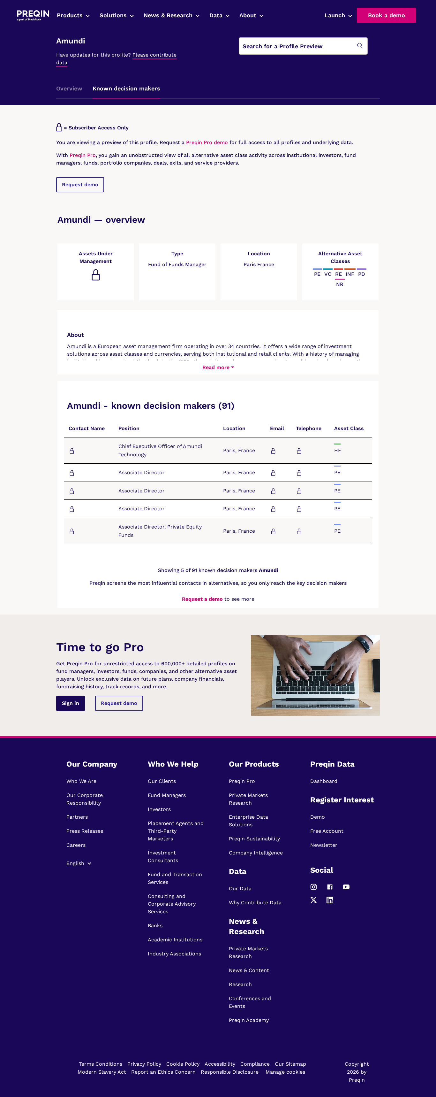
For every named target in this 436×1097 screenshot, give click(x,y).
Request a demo (202, 599)
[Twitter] (313, 903)
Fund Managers (167, 795)
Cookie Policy (182, 1064)
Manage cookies (285, 1072)
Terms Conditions (100, 1064)
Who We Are (81, 781)
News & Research (168, 15)
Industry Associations (174, 954)
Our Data (240, 888)
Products (70, 15)
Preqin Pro (82, 155)
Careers (76, 845)
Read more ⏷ (218, 367)
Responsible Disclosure (230, 1072)
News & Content (249, 970)
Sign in (70, 703)
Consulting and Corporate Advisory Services (172, 904)
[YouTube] (346, 889)
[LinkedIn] (330, 903)
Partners (77, 817)
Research (240, 984)
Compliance (255, 1064)
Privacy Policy (144, 1064)
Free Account (326, 831)
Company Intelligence (256, 853)
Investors (159, 809)
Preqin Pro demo (207, 142)
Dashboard (323, 781)
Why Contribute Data (255, 903)
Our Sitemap (290, 1064)
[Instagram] (313, 889)
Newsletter (323, 845)
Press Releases (84, 831)
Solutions (113, 15)
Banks (155, 926)
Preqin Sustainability (254, 839)
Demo (317, 817)
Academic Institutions (175, 940)
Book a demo (386, 15)
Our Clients (162, 781)
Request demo (80, 185)
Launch (335, 15)
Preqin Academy (249, 1020)
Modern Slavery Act (102, 1072)
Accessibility (220, 1064)
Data (215, 15)
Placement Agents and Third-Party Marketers (176, 831)
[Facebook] (330, 889)
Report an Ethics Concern (163, 1072)
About (247, 15)
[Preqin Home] (33, 15)
